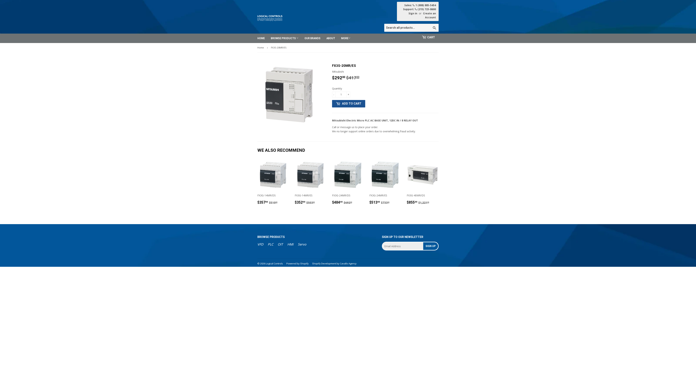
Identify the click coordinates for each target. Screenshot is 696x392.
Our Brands (312, 38)
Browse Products (283, 38)
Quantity (337, 88)
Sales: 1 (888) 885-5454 (420, 5)
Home (261, 38)
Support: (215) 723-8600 (419, 9)
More (344, 38)
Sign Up (431, 246)
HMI (290, 244)
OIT (280, 244)
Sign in (413, 13)
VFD (260, 244)
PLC (270, 244)
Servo (302, 244)
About (330, 38)
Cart (431, 37)
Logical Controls (274, 263)
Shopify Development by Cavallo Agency (334, 263)
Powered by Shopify (297, 263)
